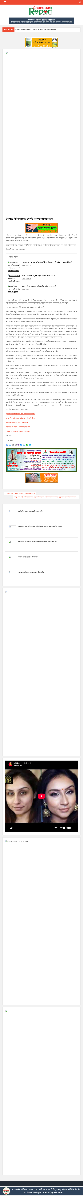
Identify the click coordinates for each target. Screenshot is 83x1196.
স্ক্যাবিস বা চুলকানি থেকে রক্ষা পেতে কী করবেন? (20, 414)
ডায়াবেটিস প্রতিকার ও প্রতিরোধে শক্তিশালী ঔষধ (20, 418)
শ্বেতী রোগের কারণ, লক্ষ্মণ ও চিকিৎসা (17, 423)
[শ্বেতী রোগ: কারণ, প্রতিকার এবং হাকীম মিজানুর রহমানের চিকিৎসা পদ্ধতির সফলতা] (12, 529)
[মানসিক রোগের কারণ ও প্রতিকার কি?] (12, 560)
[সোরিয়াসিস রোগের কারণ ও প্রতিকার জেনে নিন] (12, 514)
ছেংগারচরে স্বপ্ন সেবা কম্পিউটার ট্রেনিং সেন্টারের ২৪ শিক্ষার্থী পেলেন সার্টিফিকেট (32, 29)
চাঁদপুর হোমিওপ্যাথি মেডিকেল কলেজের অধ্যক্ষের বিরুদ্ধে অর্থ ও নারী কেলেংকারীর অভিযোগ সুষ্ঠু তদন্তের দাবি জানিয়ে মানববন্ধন (45, 497)
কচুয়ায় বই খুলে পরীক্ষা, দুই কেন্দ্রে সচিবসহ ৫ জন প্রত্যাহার (21, 493)
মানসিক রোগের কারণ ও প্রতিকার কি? (28, 557)
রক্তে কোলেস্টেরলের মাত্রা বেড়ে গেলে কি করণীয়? (31, 572)
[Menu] (4, 2)
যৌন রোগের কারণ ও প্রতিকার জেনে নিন (18, 427)
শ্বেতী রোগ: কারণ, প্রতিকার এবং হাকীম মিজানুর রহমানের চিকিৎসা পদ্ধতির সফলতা (40, 526)
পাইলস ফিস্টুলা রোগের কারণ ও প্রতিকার (18, 431)
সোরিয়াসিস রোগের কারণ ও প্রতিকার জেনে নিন (30, 511)
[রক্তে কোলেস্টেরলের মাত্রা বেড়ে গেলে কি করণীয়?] (12, 575)
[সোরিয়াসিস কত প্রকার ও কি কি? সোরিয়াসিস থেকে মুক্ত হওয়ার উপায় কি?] (12, 544)
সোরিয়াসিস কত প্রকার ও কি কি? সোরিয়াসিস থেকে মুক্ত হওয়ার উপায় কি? (37, 542)
